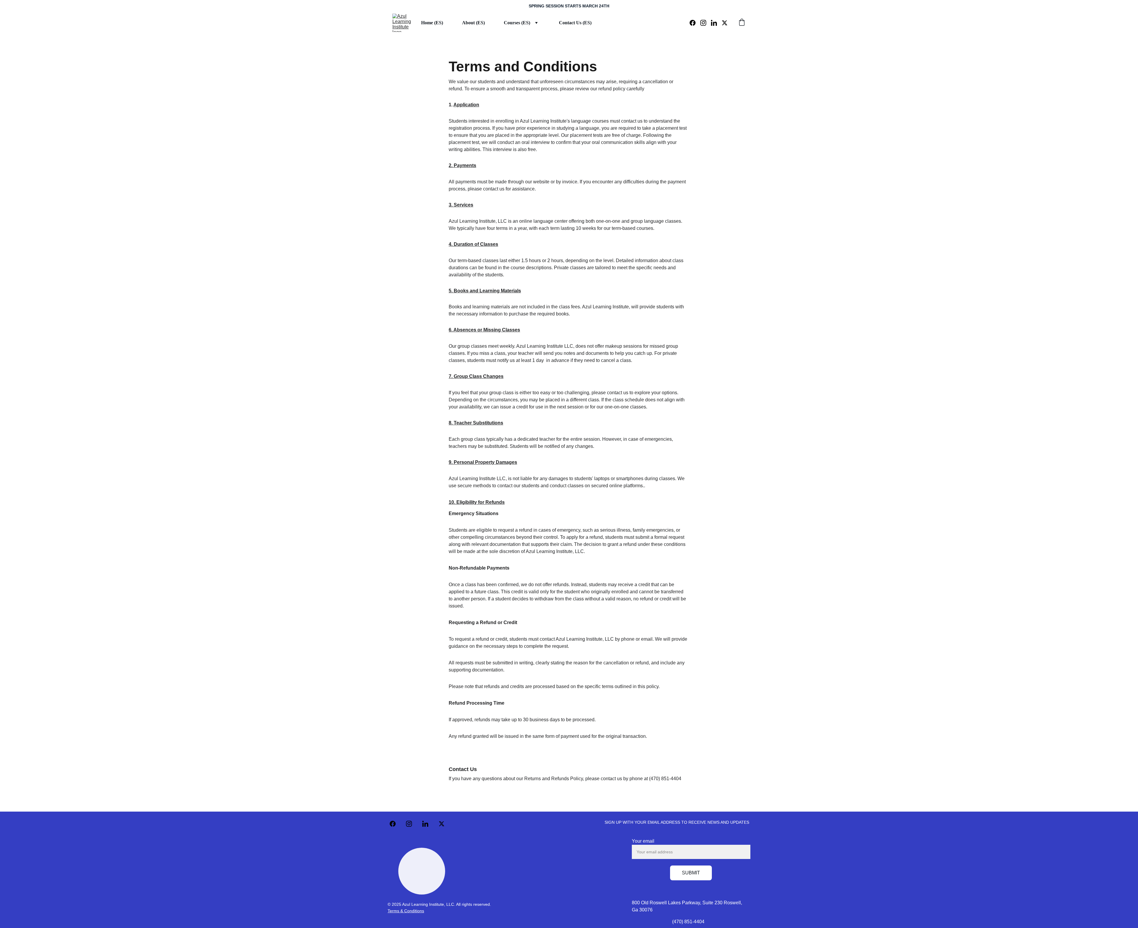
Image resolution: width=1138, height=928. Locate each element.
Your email (643, 841)
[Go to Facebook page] (695, 23)
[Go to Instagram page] (705, 23)
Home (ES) (432, 22)
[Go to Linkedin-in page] (716, 23)
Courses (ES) (517, 22)
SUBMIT (691, 872)
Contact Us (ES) (575, 22)
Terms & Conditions (406, 910)
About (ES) (473, 22)
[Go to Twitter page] (725, 23)
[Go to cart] (742, 22)
